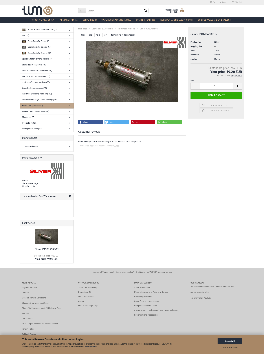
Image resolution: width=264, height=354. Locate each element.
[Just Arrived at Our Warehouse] (70, 196)
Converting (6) (90, 20)
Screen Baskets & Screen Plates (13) (42, 30)
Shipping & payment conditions (35, 303)
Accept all (230, 341)
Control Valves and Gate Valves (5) (215, 20)
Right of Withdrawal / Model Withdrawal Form (41, 308)
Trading (25, 313)
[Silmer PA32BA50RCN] (132, 71)
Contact (25, 292)
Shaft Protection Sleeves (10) (34, 65)
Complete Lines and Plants (145, 306)
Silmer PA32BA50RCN (47, 249)
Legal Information (29, 287)
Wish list (238, 2)
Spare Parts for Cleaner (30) (39, 53)
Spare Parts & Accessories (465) (116, 20)
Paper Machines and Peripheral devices (151, 292)
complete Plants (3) (146, 20)
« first (82, 35)
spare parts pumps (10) (32, 129)
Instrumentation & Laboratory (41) (176, 20)
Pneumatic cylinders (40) (32, 106)
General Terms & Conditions (34, 298)
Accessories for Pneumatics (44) (35, 111)
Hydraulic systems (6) (31, 123)
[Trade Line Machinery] (48, 11)
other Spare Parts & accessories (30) (37, 71)
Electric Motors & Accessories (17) (36, 76)
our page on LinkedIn (200, 292)
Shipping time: (197, 46)
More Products (28, 186)
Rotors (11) (26, 35)
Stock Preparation (142, 287)
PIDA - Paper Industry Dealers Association (40, 324)
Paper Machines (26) (68, 20)
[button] (90, 122)
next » (98, 35)
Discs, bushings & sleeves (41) (34, 88)
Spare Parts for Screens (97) (39, 47)
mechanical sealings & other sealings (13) (39, 100)
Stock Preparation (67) (43, 20)
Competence (27, 318)
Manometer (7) (28, 117)
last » (106, 35)
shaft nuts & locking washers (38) (36, 82)
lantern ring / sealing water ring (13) (37, 94)
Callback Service (29, 334)
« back (90, 35)
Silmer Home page (30, 183)
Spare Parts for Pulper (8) (38, 41)
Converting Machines (143, 296)
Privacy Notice (90, 346)
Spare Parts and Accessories (146, 301)
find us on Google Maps (88, 306)
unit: (192, 80)
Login (224, 2)
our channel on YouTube (201, 298)
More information (230, 347)
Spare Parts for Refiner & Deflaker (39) (37, 59)
